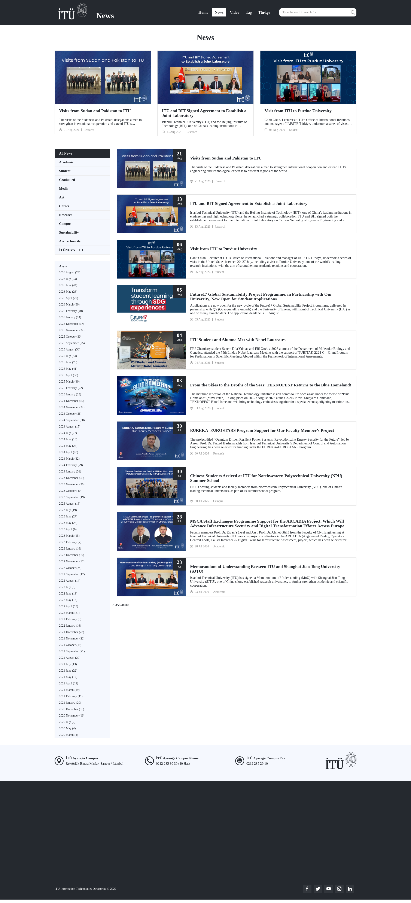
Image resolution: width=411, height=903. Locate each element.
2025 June (68, 362)
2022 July (67, 587)
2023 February (70, 542)
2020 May (67, 728)
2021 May (68, 677)
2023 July (68, 510)
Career (64, 206)
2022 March (69, 612)
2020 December (71, 709)
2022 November (72, 561)
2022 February (70, 619)
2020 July (67, 722)
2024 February (71, 465)
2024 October (70, 413)
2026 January (70, 317)
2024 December (71, 400)
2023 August (69, 503)
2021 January (70, 702)
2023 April (68, 529)
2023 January (70, 548)
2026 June (68, 285)
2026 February (71, 311)
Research (66, 215)
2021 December (71, 632)
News (219, 12)
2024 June (68, 439)
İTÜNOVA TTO (71, 250)
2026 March (69, 304)
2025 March (69, 381)
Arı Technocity (70, 241)
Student (64, 171)
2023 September (72, 497)
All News (65, 153)
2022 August (69, 580)
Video (234, 12)
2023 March (69, 535)
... (130, 605)
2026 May (68, 291)
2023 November (72, 484)
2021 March (69, 689)
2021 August (69, 657)
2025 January (70, 394)
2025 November (72, 330)
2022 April (68, 606)
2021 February (71, 696)
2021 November (72, 638)
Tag (249, 12)
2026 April (68, 298)
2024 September (72, 420)
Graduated (67, 180)
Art (61, 197)
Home (203, 12)
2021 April (68, 683)
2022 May (68, 600)
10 (127, 605)
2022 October (70, 567)
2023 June (68, 516)
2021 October (70, 645)
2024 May (68, 445)
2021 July (68, 664)
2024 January (70, 471)
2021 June (68, 670)
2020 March (68, 734)
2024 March (69, 458)
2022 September (72, 574)
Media (63, 188)
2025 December (71, 323)
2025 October (70, 336)
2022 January (70, 625)
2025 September (72, 343)
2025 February (71, 388)
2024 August (69, 426)
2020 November (72, 715)
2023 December (71, 478)
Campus (65, 223)
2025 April (68, 375)
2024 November (72, 407)
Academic (66, 162)
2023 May (68, 523)
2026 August (69, 272)
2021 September (72, 651)
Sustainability (69, 232)
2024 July (68, 433)
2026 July (68, 278)
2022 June (68, 593)
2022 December (71, 555)
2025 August (69, 349)
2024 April (68, 452)
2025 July (68, 356)
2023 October (70, 490)
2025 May (68, 368)
